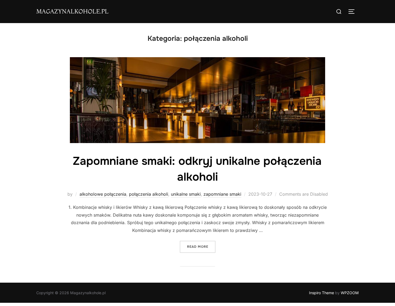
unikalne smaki (186, 194)
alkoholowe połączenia (103, 194)
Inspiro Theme (321, 292)
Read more (201, 246)
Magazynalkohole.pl (72, 11)
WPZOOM (350, 292)
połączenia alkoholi (148, 194)
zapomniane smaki (222, 194)
